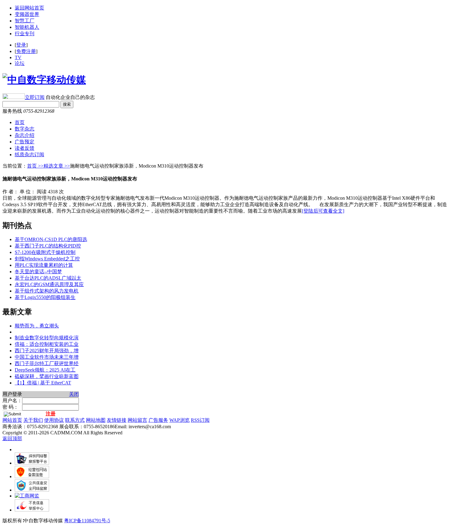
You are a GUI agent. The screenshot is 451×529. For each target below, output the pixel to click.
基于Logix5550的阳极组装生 (45, 297)
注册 (51, 413)
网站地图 (96, 420)
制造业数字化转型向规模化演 (47, 337)
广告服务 (158, 420)
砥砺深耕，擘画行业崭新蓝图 (47, 376)
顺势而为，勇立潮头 (37, 325)
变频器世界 (27, 14)
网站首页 (12, 420)
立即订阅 (34, 97)
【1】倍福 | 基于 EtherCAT (43, 382)
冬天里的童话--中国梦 (38, 271)
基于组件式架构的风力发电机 (47, 290)
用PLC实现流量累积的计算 (44, 265)
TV (18, 57)
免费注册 (26, 51)
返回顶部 (12, 438)
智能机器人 (27, 27)
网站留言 (137, 420)
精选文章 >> (57, 165)
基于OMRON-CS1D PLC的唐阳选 (51, 239)
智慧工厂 (24, 20)
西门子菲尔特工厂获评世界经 (47, 363)
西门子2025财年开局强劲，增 (47, 350)
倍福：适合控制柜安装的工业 (47, 344)
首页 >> (35, 165)
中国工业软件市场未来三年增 (47, 357)
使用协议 (54, 420)
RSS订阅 (200, 420)
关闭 (74, 394)
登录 (21, 44)
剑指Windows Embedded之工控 (47, 258)
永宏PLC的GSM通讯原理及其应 (49, 284)
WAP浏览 (179, 420)
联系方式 (75, 420)
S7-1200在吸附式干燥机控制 (45, 252)
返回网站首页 (29, 7)
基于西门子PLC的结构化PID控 (48, 245)
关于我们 (33, 420)
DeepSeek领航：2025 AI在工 (45, 369)
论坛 (20, 63)
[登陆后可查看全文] (323, 210)
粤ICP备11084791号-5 (87, 520)
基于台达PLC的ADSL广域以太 (48, 278)
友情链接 (116, 420)
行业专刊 (24, 33)
